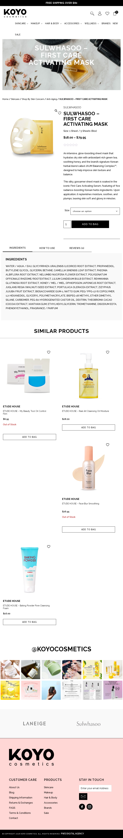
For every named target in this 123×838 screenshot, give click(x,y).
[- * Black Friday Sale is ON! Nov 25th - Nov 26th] (30, 690)
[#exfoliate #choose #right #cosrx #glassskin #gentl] (92, 690)
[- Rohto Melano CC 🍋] (112, 669)
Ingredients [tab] (17, 247)
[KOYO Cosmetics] (15, 13)
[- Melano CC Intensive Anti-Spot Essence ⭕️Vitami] (92, 669)
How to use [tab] (47, 248)
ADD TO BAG (90, 224)
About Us (14, 787)
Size (67, 210)
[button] (56, 110)
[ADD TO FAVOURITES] (62, 113)
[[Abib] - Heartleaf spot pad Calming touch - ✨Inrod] (51, 669)
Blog (11, 792)
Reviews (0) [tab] (76, 248)
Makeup (35, 23)
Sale (17, 34)
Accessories (72, 23)
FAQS (12, 807)
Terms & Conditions (20, 813)
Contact (13, 818)
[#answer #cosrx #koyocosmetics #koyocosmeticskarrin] (71, 690)
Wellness (90, 23)
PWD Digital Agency (72, 833)
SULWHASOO (72, 107)
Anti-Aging (51, 99)
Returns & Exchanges (21, 802)
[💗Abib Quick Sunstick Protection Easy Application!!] (51, 690)
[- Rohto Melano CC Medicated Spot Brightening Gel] (10, 690)
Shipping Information (20, 797)
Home (5, 99)
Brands (106, 23)
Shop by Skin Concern (33, 99)
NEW (115, 23)
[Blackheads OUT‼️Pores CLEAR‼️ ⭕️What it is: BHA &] (112, 690)
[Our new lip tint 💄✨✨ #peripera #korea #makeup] (71, 669)
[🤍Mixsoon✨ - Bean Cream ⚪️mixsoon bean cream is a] (10, 669)
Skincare (20, 23)
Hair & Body (52, 23)
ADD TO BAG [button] (88, 427)
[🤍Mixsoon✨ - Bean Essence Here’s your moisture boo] (30, 669)
